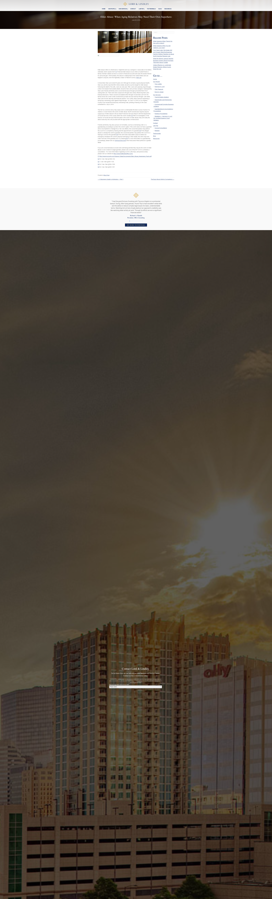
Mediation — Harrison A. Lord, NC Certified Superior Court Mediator (162, 118)
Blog (154, 136)
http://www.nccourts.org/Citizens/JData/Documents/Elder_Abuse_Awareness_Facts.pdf (126, 156)
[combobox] (135, 683)
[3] (140, 131)
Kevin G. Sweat (159, 92)
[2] (132, 115)
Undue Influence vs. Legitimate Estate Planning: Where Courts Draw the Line (162, 67)
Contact (155, 123)
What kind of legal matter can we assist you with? (119, 681)
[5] (127, 138)
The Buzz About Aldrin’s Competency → (162, 179)
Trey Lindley (158, 84)
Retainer (157, 130)
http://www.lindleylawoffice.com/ (123, 153)
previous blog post (120, 140)
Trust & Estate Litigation (162, 97)
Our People (156, 81)
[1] (116, 72)
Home (155, 79)
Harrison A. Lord (159, 86)
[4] (117, 134)
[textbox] (134, 684)
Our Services (157, 95)
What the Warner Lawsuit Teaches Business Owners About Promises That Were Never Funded (163, 60)
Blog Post (106, 175)
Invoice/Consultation (161, 128)
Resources (156, 138)
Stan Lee (138, 77)
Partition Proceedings (161, 113)
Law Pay (155, 125)
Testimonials (157, 133)
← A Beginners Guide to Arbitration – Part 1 (110, 179)
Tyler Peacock (159, 89)
